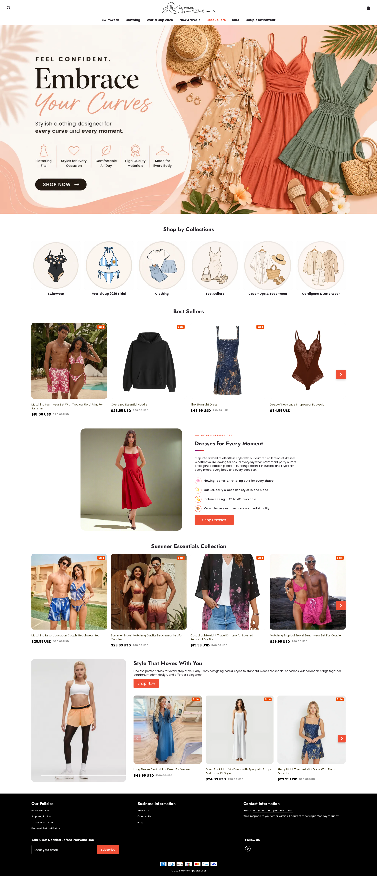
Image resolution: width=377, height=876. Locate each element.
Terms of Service (42, 822)
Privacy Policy (40, 810)
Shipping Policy (41, 816)
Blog (140, 822)
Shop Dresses (214, 519)
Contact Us (144, 816)
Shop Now (146, 683)
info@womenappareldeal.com (273, 810)
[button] (8, 8)
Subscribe (108, 850)
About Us (143, 810)
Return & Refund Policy (45, 828)
